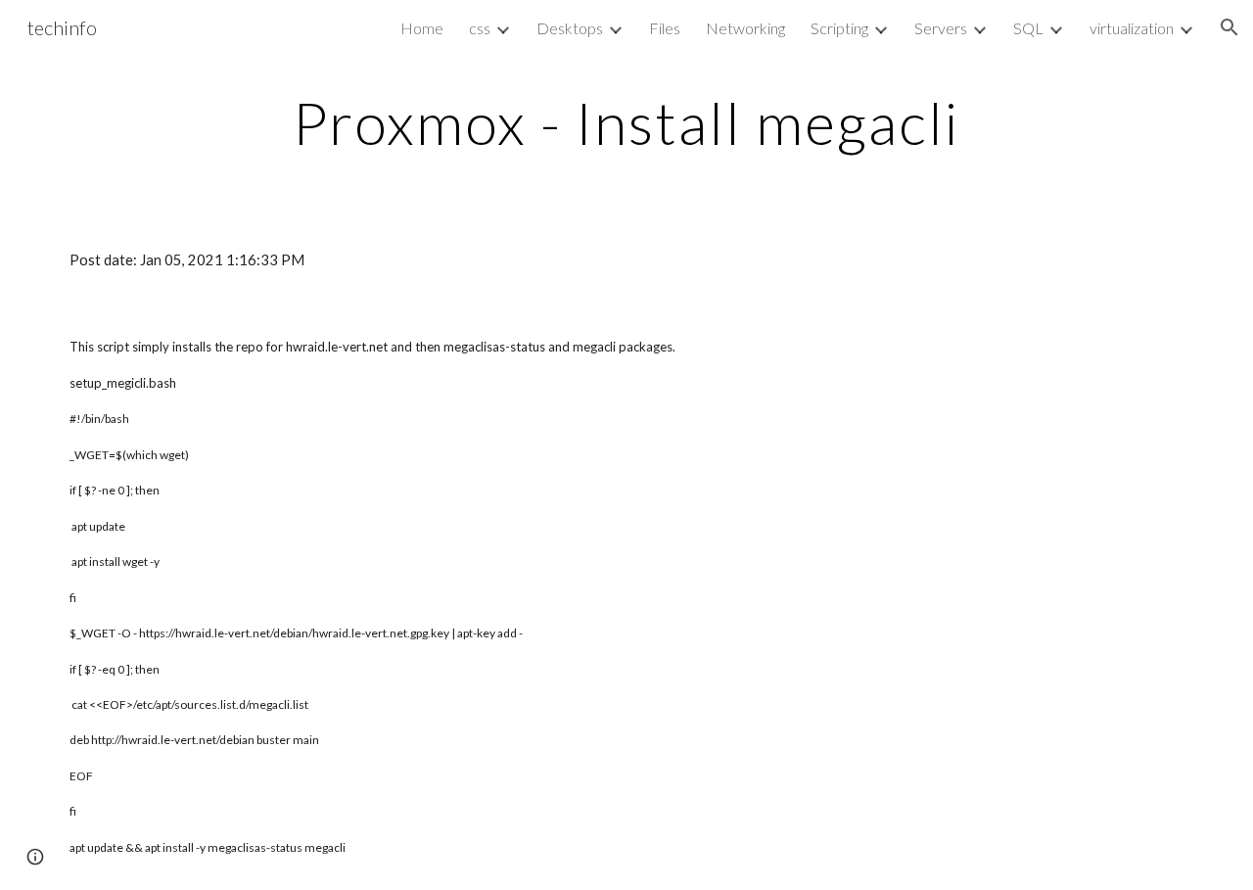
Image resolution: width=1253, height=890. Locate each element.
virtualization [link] (1132, 28)
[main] (626, 122)
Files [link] (664, 28)
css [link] (479, 28)
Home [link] (421, 28)
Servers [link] (940, 28)
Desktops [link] (569, 28)
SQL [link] (1028, 28)
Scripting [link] (839, 28)
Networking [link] (745, 28)
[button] (1229, 27)
